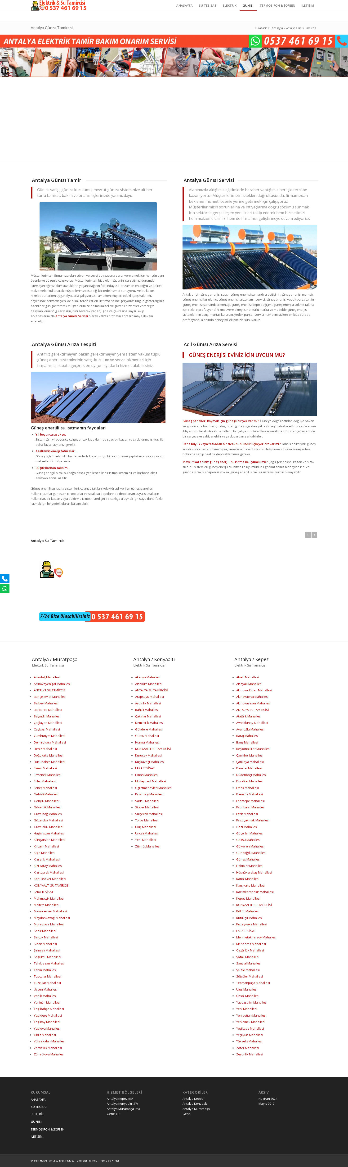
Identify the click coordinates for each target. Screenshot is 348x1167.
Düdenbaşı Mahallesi (251, 775)
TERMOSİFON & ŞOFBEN (47, 1129)
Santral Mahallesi (248, 963)
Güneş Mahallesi (248, 859)
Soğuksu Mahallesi (47, 957)
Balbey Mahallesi (46, 703)
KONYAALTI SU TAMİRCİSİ (52, 885)
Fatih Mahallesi (247, 814)
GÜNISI (36, 1121)
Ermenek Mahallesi (47, 775)
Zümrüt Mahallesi (147, 846)
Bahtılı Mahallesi (147, 709)
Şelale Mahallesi (248, 970)
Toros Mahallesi (146, 820)
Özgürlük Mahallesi (250, 950)
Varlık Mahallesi (45, 996)
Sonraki (314, 535)
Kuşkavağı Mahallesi (150, 762)
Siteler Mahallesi (147, 807)
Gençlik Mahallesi (46, 801)
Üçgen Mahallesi (46, 989)
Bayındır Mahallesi (47, 716)
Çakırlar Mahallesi (148, 716)
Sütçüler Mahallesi (249, 976)
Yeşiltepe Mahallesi (250, 1028)
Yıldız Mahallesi (45, 1035)
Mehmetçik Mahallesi (49, 898)
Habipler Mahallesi (249, 866)
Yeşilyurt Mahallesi (249, 1035)
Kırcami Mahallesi (46, 846)
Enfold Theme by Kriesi (104, 1160)
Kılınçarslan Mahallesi (49, 840)
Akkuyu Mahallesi (148, 677)
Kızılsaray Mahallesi (48, 866)
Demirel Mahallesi (249, 768)
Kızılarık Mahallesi (47, 859)
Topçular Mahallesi (47, 976)
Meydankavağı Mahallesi (52, 918)
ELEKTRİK (37, 1114)
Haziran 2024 (268, 1098)
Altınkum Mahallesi (148, 684)
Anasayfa (277, 28)
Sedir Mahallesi (45, 931)
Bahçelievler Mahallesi (50, 696)
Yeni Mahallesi (145, 840)
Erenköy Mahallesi (249, 794)
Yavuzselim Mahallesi (251, 1002)
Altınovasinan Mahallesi (253, 703)
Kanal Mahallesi (247, 879)
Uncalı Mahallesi (147, 833)
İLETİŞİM (37, 1136)
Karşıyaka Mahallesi (250, 885)
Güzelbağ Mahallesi (48, 814)
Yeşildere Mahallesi (48, 1015)
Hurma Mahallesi (147, 742)
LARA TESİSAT (43, 892)
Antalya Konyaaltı (119, 1103)
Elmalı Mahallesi (45, 768)
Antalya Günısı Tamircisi (52, 27)
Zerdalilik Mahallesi (48, 1048)
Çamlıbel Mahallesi (249, 755)
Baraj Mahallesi (247, 736)
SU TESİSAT (39, 1106)
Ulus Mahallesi (246, 989)
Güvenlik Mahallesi (47, 807)
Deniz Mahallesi (45, 749)
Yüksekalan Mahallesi (49, 1041)
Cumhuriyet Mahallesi (49, 736)
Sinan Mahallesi (45, 944)
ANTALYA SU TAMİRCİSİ (50, 690)
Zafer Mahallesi (247, 1048)
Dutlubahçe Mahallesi (49, 762)
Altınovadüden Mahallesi (254, 690)
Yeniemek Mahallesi (250, 1022)
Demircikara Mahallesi (50, 742)
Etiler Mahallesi (45, 781)
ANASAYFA (38, 1099)
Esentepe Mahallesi (250, 801)
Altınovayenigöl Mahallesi (52, 684)
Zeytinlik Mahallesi (249, 1054)
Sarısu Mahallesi (147, 801)
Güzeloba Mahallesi (48, 820)
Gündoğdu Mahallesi (251, 853)
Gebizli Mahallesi (46, 794)
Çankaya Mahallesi (250, 762)
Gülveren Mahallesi (250, 846)
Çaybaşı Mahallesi (47, 729)
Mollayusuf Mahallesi (150, 781)
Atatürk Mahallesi (248, 716)
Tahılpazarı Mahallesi (49, 963)
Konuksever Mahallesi (50, 879)
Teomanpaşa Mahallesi (253, 983)
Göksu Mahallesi (248, 840)
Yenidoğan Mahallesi (251, 1015)
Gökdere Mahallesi (149, 729)
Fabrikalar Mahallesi (250, 807)
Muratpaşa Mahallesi (49, 924)
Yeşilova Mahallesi (47, 1028)
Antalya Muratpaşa (120, 1109)
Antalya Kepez (117, 1098)
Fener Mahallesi (45, 788)
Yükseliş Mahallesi (249, 1041)
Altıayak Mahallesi (249, 684)
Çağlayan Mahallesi (48, 723)
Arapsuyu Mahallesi (149, 696)
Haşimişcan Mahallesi (49, 833)
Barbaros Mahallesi (48, 709)
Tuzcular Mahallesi (47, 983)
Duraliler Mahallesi (249, 781)
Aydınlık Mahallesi (148, 703)
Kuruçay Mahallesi (148, 755)
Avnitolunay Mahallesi (252, 723)
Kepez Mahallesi (248, 898)
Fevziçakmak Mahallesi (252, 820)
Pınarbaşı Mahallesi (149, 794)
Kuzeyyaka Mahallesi (251, 924)
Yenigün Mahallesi (47, 1002)
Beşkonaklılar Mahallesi (253, 749)
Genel (111, 1114)
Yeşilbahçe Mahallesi (49, 1009)
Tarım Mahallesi (45, 970)
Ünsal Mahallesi (247, 996)
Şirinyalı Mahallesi (47, 950)
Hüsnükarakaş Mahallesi (254, 872)
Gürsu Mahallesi (147, 736)
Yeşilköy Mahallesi (47, 1022)
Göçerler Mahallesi (249, 833)
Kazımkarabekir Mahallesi (255, 892)
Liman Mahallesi (146, 775)
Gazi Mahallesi (247, 827)
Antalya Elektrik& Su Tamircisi (68, 1160)
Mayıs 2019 (266, 1103)
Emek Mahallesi (247, 788)
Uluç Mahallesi (145, 827)
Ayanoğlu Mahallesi (250, 729)
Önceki (308, 535)
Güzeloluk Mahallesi (48, 827)
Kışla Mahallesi (44, 853)
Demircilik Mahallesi (149, 723)
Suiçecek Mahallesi (149, 814)
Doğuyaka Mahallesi (48, 755)
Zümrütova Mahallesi (49, 1054)
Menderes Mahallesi (251, 944)
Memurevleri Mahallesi (50, 911)
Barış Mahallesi (247, 742)
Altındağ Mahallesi (47, 677)
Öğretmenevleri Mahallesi (153, 788)
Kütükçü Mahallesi (249, 918)
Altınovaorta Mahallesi (252, 696)
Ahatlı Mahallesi (247, 677)
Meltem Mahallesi (46, 905)
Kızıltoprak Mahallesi (49, 872)
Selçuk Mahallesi (46, 937)
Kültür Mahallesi (247, 911)
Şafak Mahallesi (247, 957)
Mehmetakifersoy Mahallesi (256, 937)
